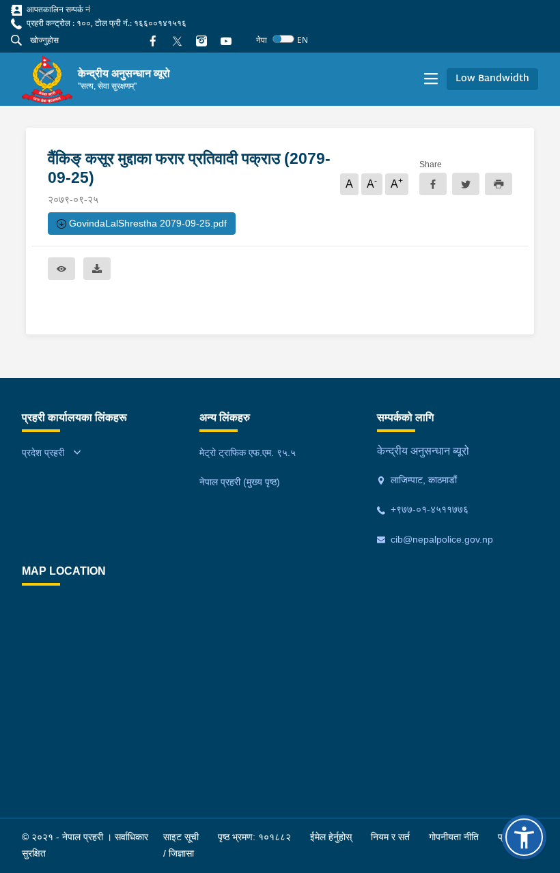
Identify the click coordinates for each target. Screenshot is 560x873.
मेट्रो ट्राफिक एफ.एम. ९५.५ (247, 452)
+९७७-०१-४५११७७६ (428, 509)
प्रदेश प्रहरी (43, 452)
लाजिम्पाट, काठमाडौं (422, 479)
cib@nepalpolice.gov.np (440, 539)
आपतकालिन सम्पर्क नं (57, 9)
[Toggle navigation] (431, 79)
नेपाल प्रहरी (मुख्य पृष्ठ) (239, 481)
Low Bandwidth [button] (492, 78)
